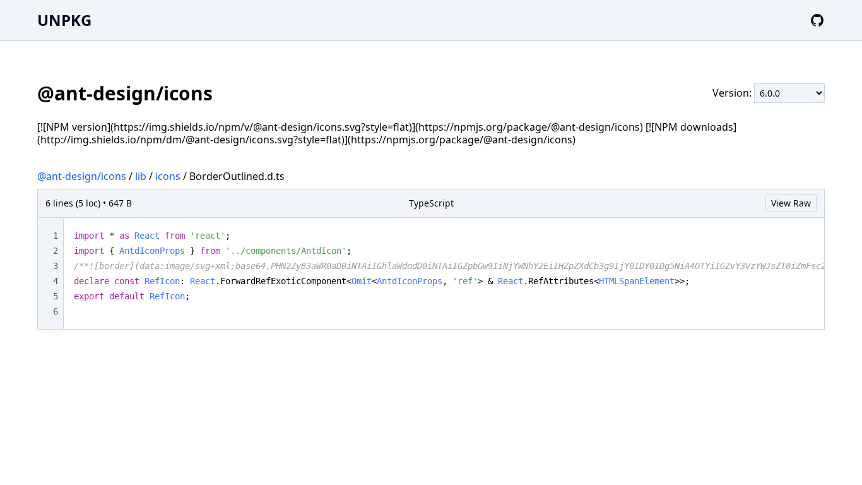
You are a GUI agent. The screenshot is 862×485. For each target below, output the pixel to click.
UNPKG (64, 19)
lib (140, 176)
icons (167, 176)
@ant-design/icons (81, 176)
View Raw (791, 203)
